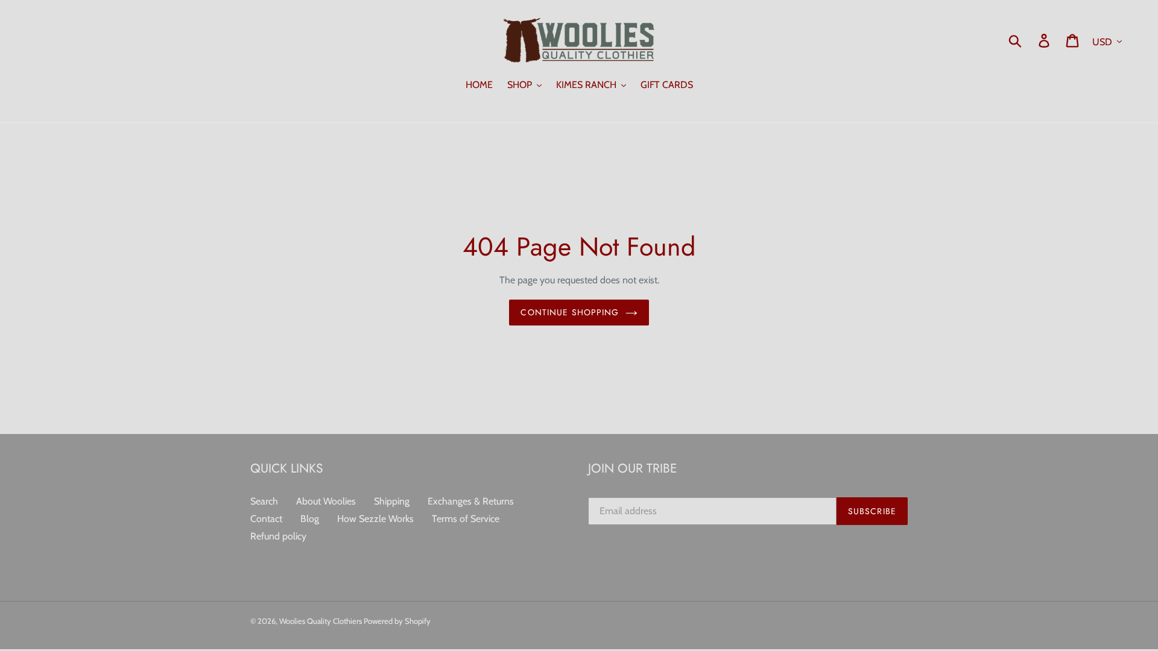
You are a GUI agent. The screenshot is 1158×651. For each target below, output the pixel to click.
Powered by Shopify (397, 621)
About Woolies (326, 501)
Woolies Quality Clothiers (321, 621)
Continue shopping (569, 312)
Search (264, 501)
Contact (266, 518)
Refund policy (278, 536)
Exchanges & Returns (471, 501)
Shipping (392, 501)
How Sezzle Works (375, 518)
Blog (309, 518)
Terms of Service (465, 518)
